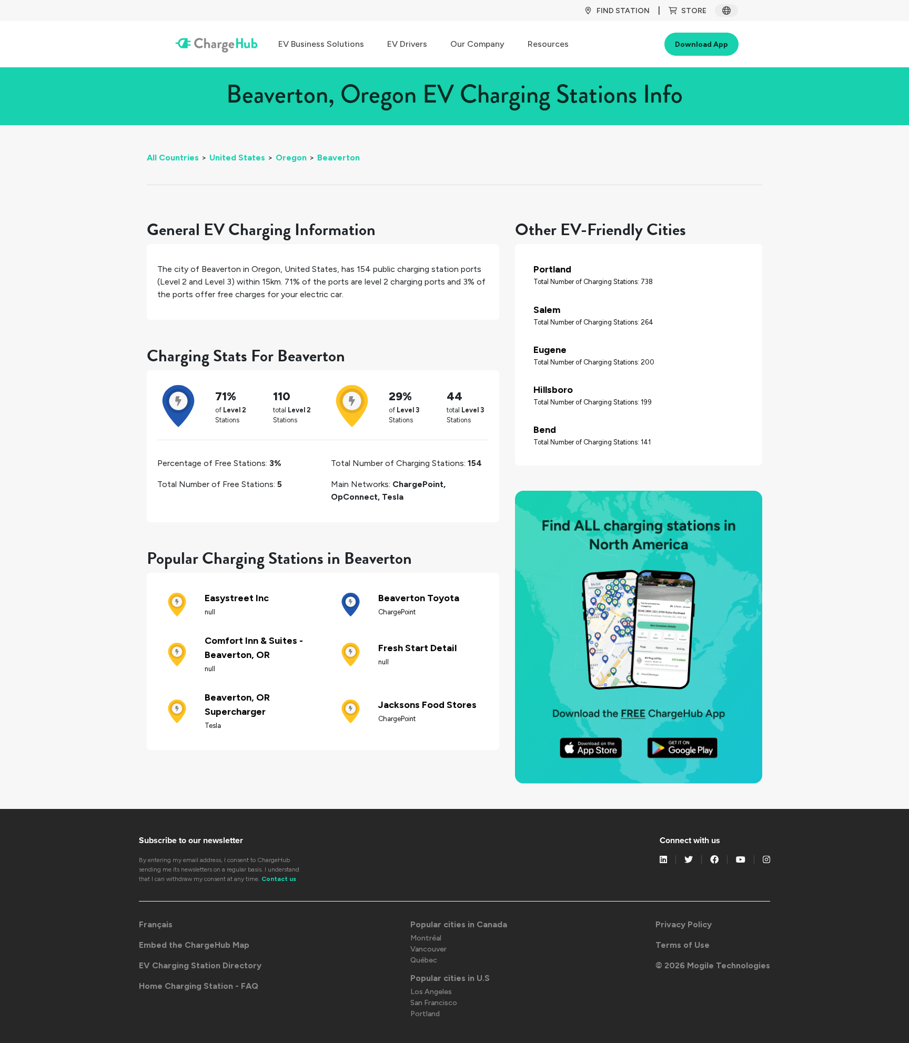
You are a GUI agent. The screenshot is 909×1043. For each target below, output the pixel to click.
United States (237, 158)
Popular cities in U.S (450, 978)
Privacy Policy (683, 924)
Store (693, 10)
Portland (425, 1013)
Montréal (425, 938)
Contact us (278, 879)
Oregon (291, 158)
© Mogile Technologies (712, 965)
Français (156, 924)
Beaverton (338, 158)
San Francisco (433, 1002)
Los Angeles (431, 991)
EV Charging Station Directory (200, 965)
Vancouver (428, 949)
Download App (701, 44)
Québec (423, 960)
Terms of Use (682, 945)
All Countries (173, 158)
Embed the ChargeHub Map (194, 945)
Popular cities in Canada (458, 924)
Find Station (623, 10)
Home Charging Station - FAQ (198, 986)
